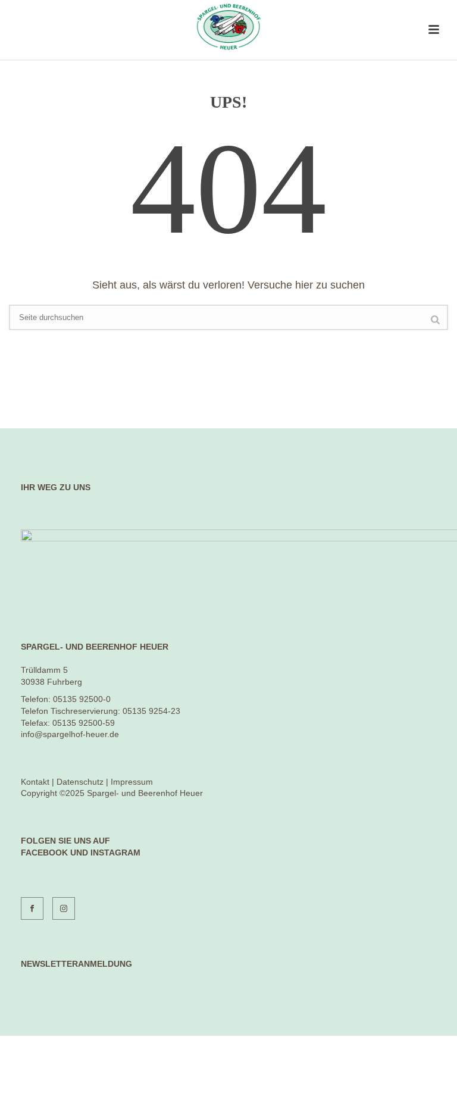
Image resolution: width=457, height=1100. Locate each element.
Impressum (132, 781)
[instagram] (63, 908)
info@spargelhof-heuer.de (70, 734)
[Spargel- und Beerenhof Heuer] (228, 27)
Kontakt (35, 781)
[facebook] (32, 908)
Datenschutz (80, 781)
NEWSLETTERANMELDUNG (76, 964)
